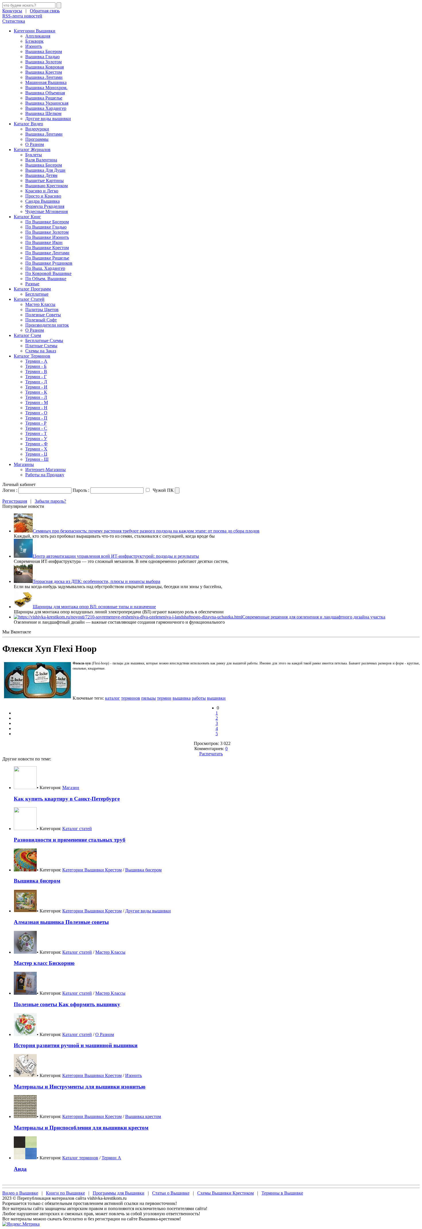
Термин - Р (36, 423)
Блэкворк (34, 41)
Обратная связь (45, 10)
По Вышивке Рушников (48, 263)
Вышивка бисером (143, 869)
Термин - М (36, 402)
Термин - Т (36, 433)
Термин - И (36, 387)
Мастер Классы (40, 304)
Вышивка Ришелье (43, 97)
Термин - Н (36, 407)
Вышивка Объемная (45, 92)
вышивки (216, 698)
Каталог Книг (27, 216)
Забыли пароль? (50, 501)
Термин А (111, 1157)
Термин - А (36, 361)
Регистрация (14, 501)
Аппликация (37, 36)
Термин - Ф (36, 443)
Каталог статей (77, 828)
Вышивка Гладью (42, 56)
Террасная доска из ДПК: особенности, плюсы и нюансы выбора (96, 581)
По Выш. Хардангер (45, 268)
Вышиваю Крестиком (46, 185)
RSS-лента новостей (22, 15)
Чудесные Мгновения (46, 211)
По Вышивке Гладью (46, 227)
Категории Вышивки (34, 30)
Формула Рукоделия (44, 206)
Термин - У (36, 438)
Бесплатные (37, 294)
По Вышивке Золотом (47, 232)
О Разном (34, 144)
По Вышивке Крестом (47, 247)
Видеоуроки (37, 128)
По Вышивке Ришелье (47, 257)
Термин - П (36, 417)
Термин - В (36, 371)
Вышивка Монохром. (46, 87)
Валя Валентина (41, 159)
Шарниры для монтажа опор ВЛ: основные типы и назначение (94, 606)
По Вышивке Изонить (47, 237)
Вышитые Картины (44, 180)
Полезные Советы (43, 314)
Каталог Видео (28, 123)
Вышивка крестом (143, 1116)
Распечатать (211, 753)
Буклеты (33, 154)
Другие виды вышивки (48, 118)
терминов (130, 698)
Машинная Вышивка (46, 82)
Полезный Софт (41, 319)
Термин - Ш (37, 459)
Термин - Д (36, 381)
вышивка (182, 698)
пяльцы (148, 698)
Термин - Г (36, 376)
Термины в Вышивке (282, 1193)
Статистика (13, 21)
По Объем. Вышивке (45, 278)
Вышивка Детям (41, 175)
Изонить (33, 46)
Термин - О (36, 412)
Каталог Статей (29, 299)
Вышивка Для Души (45, 170)
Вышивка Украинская (46, 103)
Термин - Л (36, 397)
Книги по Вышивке (65, 1193)
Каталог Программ (32, 288)
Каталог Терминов (32, 356)
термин (164, 698)
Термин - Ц (36, 454)
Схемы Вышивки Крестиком (225, 1193)
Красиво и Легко (41, 190)
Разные (32, 283)
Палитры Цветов (42, 309)
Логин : (9, 490)
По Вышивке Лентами (47, 252)
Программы (37, 139)
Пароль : (81, 490)
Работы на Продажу (44, 474)
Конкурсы (12, 10)
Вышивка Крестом (43, 72)
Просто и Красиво (43, 196)
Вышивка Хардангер (45, 108)
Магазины (24, 464)
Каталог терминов (80, 1157)
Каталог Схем (27, 335)
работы (199, 698)
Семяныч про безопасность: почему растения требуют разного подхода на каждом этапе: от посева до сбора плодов (146, 530)
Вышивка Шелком (43, 113)
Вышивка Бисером (43, 51)
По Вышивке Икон (44, 242)
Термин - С (36, 428)
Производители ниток (47, 325)
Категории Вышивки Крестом (92, 869)
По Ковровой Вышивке (48, 273)
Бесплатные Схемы (44, 340)
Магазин (70, 787)
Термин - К (36, 392)
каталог (112, 698)
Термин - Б (36, 366)
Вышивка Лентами (44, 77)
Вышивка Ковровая (44, 67)
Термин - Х (36, 448)
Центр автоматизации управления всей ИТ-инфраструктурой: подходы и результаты (116, 556)
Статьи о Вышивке (170, 1193)
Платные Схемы (41, 345)
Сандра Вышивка (42, 201)
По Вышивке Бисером (47, 221)
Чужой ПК (163, 490)
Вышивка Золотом (43, 61)
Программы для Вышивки (118, 1193)
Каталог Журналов (32, 149)
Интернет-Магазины (45, 469)
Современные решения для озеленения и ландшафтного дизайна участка (313, 616)
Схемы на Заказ (40, 350)
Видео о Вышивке (20, 1193)
